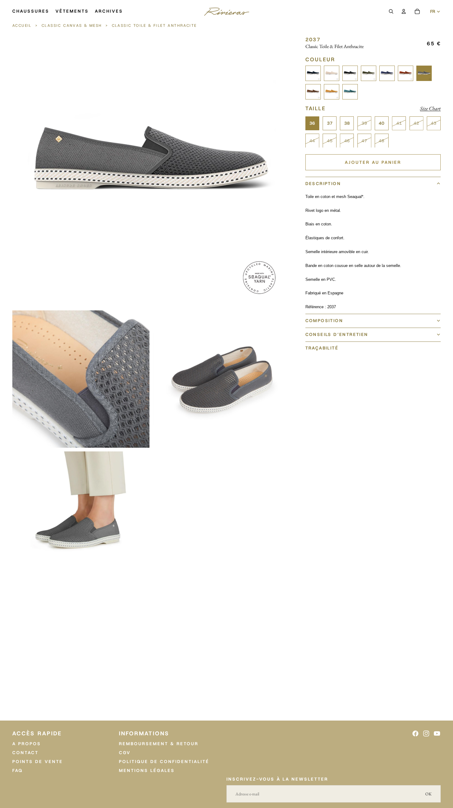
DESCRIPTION (323, 183)
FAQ (17, 770)
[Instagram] (426, 733)
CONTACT (25, 752)
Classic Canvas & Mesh (72, 25)
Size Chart (430, 108)
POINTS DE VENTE (37, 761)
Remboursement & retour (158, 743)
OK (428, 794)
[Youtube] (437, 733)
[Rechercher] (391, 11)
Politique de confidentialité (164, 761)
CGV (125, 752)
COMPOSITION (324, 320)
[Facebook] (415, 733)
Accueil (23, 25)
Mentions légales (147, 770)
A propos (26, 743)
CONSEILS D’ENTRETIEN (336, 334)
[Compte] (403, 11)
